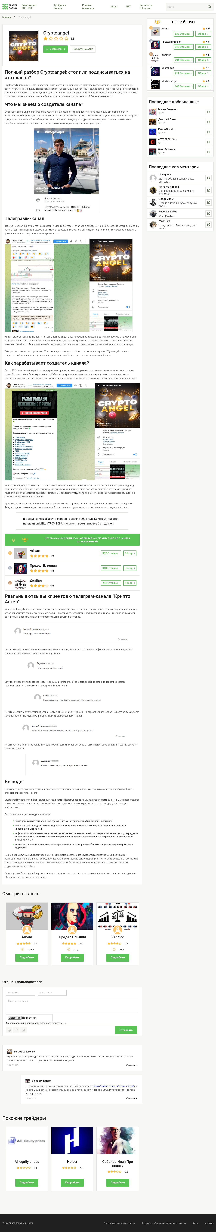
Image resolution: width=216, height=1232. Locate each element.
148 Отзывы (183, 86)
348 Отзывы (183, 46)
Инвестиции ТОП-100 (29, 7)
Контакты (209, 1223)
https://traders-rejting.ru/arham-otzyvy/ (114, 1086)
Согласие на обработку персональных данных (164, 1223)
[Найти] (209, 6)
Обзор (129, 553)
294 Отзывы (183, 60)
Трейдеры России (60, 7)
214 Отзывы (183, 73)
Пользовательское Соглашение (119, 1223)
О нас (195, 1223)
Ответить (131, 1065)
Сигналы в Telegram (145, 7)
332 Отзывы (183, 33)
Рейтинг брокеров (88, 7)
